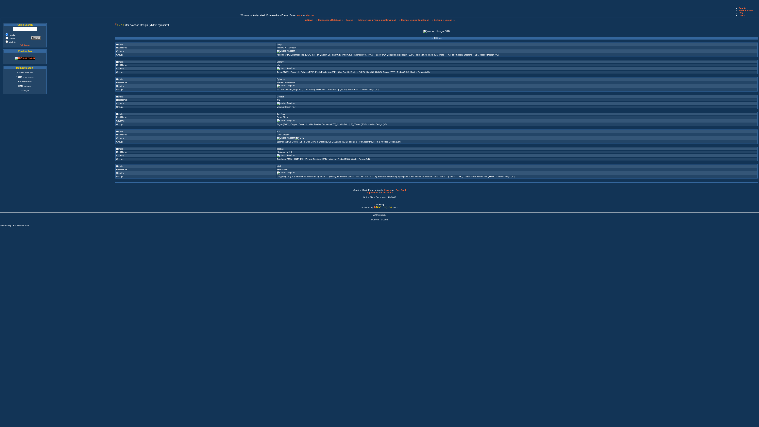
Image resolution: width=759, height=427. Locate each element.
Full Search (25, 45)
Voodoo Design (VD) (489, 55)
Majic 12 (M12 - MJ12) (304, 89)
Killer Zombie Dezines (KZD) (351, 72)
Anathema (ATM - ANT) (288, 159)
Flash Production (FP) (325, 72)
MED (318, 89)
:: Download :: (391, 20)
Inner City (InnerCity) (342, 55)
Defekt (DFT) (298, 142)
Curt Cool (401, 190)
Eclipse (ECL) (307, 72)
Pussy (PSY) (381, 55)
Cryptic (294, 124)
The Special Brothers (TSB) (465, 55)
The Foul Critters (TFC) (439, 55)
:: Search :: (350, 20)
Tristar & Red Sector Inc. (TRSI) (364, 142)
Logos (742, 15)
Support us (372, 192)
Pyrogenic (403, 176)
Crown (387, 190)
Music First (353, 89)
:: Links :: (437, 20)
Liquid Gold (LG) (374, 72)
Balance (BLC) (284, 142)
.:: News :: (310, 20)
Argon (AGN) (283, 72)
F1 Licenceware (284, 89)
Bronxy (280, 62)
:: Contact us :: (407, 20)
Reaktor (392, 55)
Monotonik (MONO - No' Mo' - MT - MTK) (357, 176)
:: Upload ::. (449, 20)
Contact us (387, 192)
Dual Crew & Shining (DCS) (319, 142)
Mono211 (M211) (328, 176)
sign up (310, 15)
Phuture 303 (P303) (387, 176)
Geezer (280, 96)
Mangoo (332, 159)
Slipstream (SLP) (405, 55)
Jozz (279, 131)
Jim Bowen (282, 114)
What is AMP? (746, 10)
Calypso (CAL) (284, 176)
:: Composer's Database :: (330, 20)
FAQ (741, 13)
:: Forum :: (377, 20)
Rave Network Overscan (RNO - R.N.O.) (429, 176)
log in (300, 15)
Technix (280, 149)
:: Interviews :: (363, 20)
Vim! (279, 166)
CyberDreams (299, 176)
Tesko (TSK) (420, 55)
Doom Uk (325, 55)
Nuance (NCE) (340, 142)
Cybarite (281, 79)
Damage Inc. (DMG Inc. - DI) (306, 55)
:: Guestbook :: (423, 20)
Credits (742, 8)
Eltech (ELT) (313, 176)
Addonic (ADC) (284, 55)
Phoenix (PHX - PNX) (363, 55)
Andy (279, 44)
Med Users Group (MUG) (334, 89)
